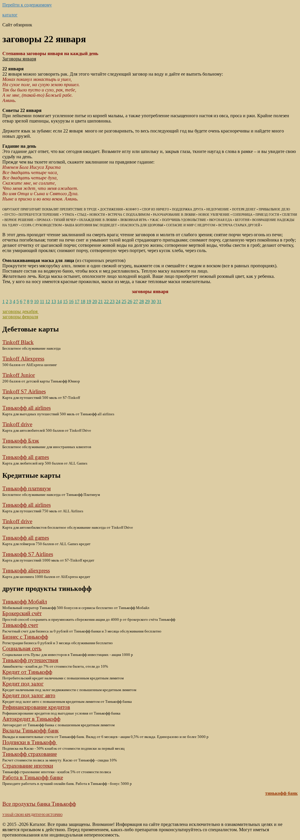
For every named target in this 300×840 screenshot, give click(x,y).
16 (71, 301)
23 (112, 301)
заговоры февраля (20, 316)
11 (42, 301)
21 (100, 301)
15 (65, 301)
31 (159, 301)
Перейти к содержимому (27, 4)
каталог (10, 14)
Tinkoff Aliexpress (23, 359)
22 (107, 301)
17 (77, 301)
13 (53, 301)
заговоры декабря (20, 311)
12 (47, 301)
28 (141, 301)
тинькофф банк (281, 793)
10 (36, 301)
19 (88, 301)
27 (135, 301)
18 (83, 301)
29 (147, 301)
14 (59, 301)
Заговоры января (19, 58)
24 (118, 301)
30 (153, 301)
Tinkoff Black (18, 342)
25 (124, 301)
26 (129, 301)
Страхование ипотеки (27, 766)
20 (94, 301)
